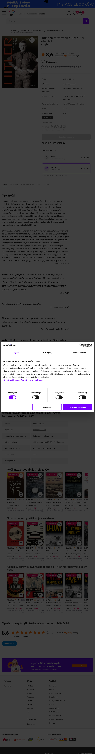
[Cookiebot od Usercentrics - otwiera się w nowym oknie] (81, 345)
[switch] (35, 397)
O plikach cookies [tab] (78, 352)
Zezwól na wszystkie (77, 407)
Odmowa (47, 407)
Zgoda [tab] (16, 352)
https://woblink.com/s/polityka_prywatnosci (23, 380)
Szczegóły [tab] (47, 352)
